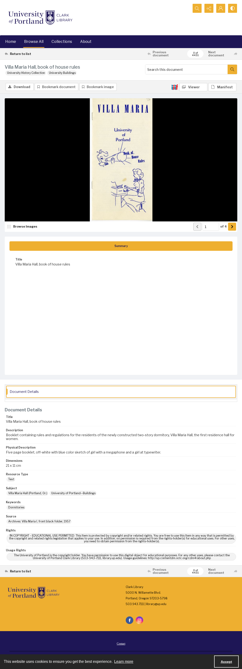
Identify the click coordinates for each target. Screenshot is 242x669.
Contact (121, 643)
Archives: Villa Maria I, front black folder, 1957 (39, 521)
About (85, 41)
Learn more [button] (123, 662)
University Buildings (62, 73)
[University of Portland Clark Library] (40, 17)
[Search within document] (232, 69)
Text (11, 479)
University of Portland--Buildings (73, 493)
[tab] (121, 246)
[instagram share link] (139, 620)
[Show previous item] (197, 227)
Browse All (33, 41)
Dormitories (16, 507)
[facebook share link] (129, 620)
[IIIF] (174, 87)
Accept (226, 662)
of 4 (223, 226)
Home (10, 41)
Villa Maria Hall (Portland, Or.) (27, 493)
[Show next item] (232, 227)
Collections (62, 41)
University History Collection (26, 73)
